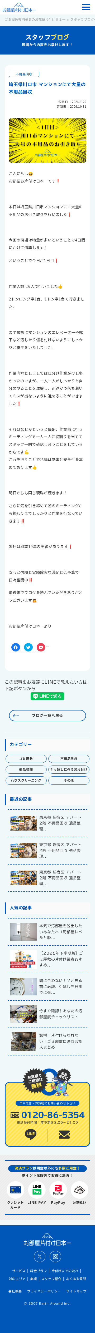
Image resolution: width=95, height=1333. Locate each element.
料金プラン (38, 1270)
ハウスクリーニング (26, 780)
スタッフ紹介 (51, 1278)
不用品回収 (24, 74)
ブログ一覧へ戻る (47, 715)
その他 (69, 780)
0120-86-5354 (53, 1115)
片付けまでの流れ (64, 1270)
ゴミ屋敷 (26, 758)
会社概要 (15, 1291)
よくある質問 (76, 1278)
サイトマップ (76, 1291)
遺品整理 (26, 769)
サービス (19, 1270)
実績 (33, 1278)
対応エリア (17, 1278)
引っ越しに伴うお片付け (69, 769)
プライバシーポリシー (44, 1291)
